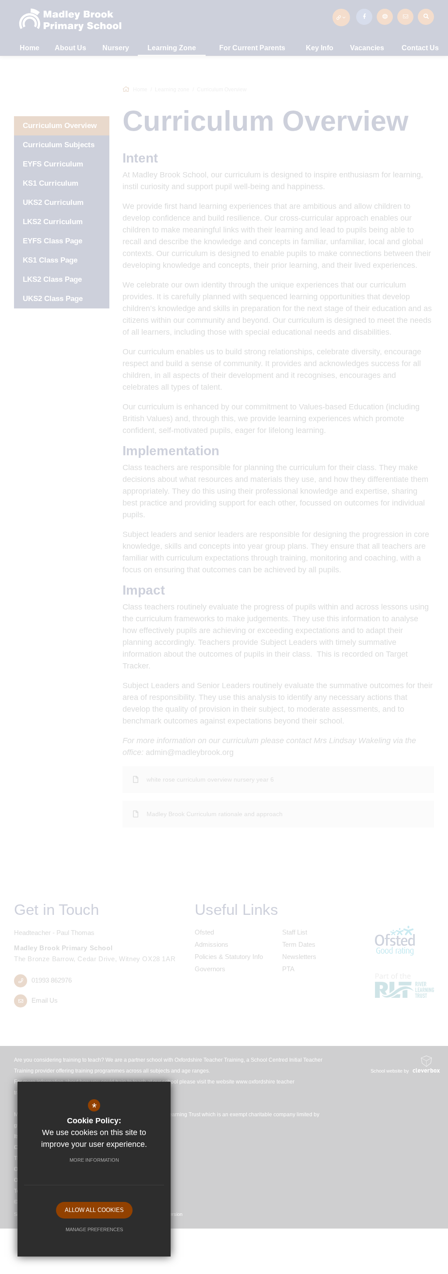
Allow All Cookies (94, 1210)
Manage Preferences (94, 1229)
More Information (94, 1160)
